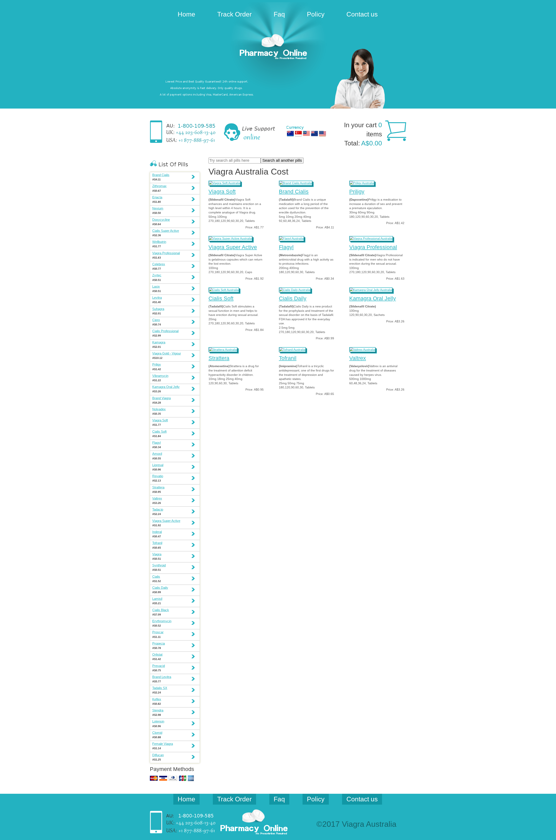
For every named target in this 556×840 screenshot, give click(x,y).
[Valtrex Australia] (362, 349)
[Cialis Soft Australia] (223, 289)
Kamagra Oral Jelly (372, 298)
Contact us (362, 14)
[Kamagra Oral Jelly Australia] (370, 289)
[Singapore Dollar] (298, 133)
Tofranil (287, 358)
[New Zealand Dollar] (314, 133)
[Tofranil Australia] (292, 349)
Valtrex (357, 358)
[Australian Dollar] (290, 133)
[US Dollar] (322, 133)
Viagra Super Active (232, 247)
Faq (279, 14)
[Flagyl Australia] (291, 238)
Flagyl (286, 247)
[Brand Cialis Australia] (295, 182)
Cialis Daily (292, 298)
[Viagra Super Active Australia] (230, 238)
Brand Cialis (294, 191)
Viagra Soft (222, 191)
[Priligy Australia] (361, 182)
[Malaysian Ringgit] (306, 133)
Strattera (218, 358)
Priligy (356, 191)
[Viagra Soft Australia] (224, 182)
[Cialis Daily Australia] (295, 289)
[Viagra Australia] (278, 47)
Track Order (234, 14)
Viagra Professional (373, 247)
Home (186, 14)
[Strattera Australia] (222, 349)
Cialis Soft (220, 298)
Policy (315, 14)
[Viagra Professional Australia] (371, 238)
